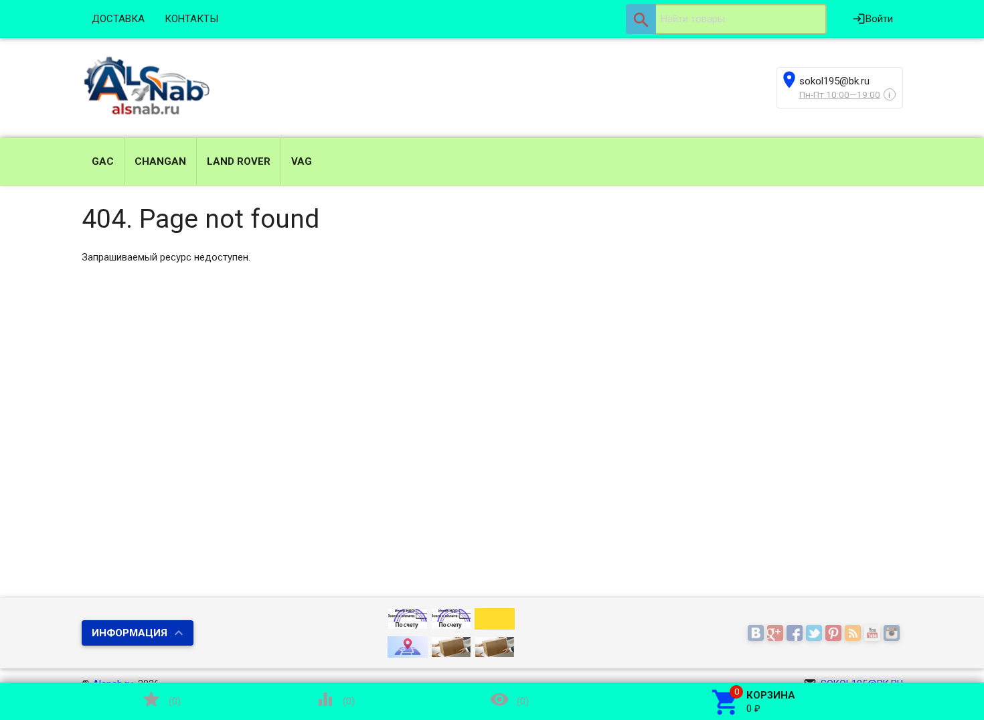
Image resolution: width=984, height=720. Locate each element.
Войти (872, 18)
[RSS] (854, 634)
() (161, 699)
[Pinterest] (835, 634)
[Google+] (777, 634)
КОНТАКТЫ (191, 19)
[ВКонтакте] (757, 634)
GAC (103, 161)
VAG (301, 161)
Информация (129, 633)
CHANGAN (160, 161)
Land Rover (238, 161)
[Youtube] (874, 634)
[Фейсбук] (796, 634)
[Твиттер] (815, 634)
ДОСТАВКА (118, 19)
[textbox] (726, 19)
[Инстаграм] (893, 634)
